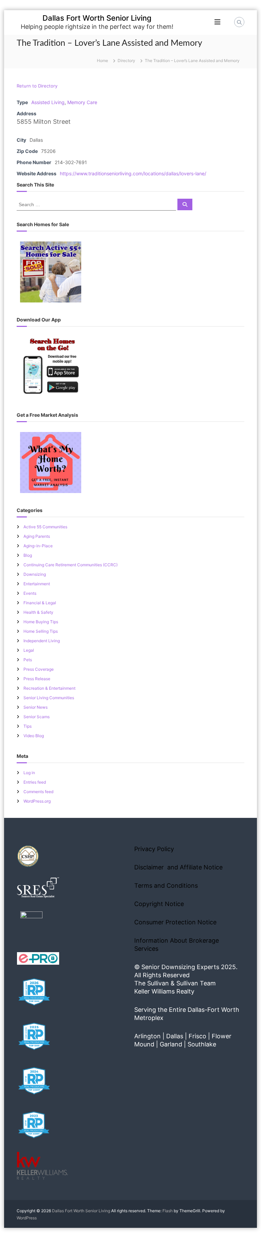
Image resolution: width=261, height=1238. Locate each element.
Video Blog (33, 735)
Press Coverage (38, 669)
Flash (167, 1210)
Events (29, 593)
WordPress (27, 1217)
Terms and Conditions (166, 885)
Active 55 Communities (45, 526)
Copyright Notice (159, 903)
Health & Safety (38, 612)
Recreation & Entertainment (49, 688)
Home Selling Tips (40, 631)
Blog (27, 555)
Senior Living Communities (48, 697)
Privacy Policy (154, 848)
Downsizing (34, 574)
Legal (28, 650)
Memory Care (82, 102)
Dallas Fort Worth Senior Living (97, 18)
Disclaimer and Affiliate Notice (178, 867)
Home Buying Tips (40, 621)
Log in (29, 772)
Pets (27, 659)
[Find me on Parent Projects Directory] (31, 924)
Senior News (35, 707)
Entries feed (34, 782)
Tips (27, 726)
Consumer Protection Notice (175, 922)
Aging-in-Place (38, 545)
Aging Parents (36, 536)
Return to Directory (37, 86)
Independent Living (41, 640)
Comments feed (38, 791)
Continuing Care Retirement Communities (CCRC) (70, 564)
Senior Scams (36, 716)
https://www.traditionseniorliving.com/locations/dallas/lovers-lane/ (133, 173)
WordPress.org (37, 801)
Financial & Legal (39, 602)
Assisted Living (48, 102)
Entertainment (36, 583)
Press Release (36, 678)
